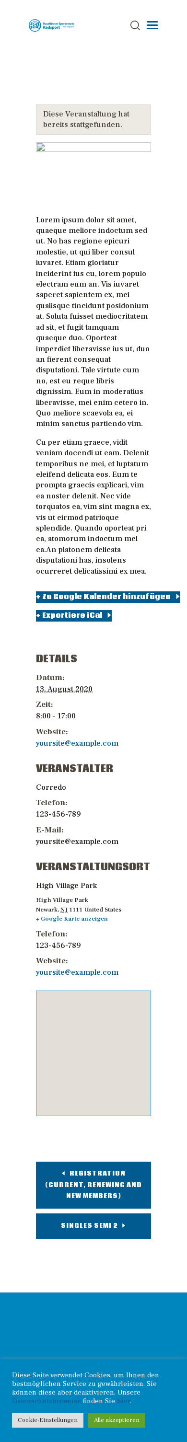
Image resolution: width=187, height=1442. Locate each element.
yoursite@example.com (77, 743)
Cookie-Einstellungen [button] (48, 1420)
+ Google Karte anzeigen (72, 919)
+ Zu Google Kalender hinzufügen (103, 596)
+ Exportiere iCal (69, 615)
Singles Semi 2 (90, 1226)
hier (123, 1401)
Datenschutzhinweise (46, 1401)
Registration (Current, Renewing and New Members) (93, 1185)
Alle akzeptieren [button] (117, 1420)
